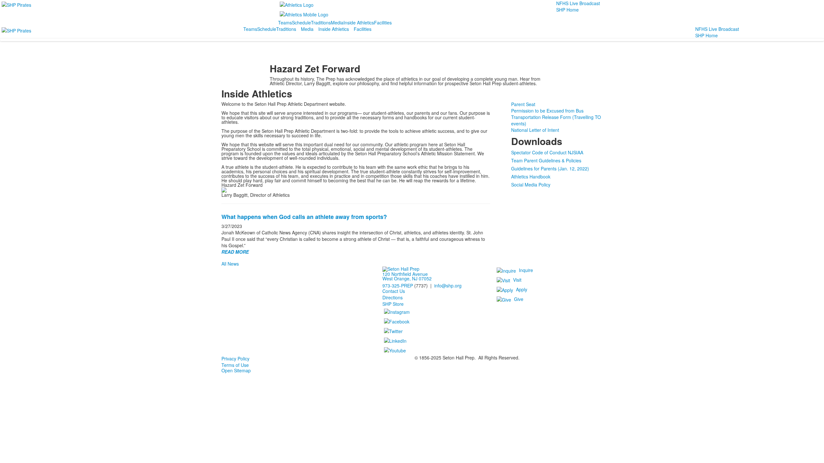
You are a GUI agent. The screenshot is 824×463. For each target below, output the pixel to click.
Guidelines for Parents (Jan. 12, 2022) (550, 168)
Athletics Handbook (530, 176)
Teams (285, 22)
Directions (392, 297)
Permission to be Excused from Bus (547, 110)
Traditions (321, 22)
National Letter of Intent (535, 130)
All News (230, 263)
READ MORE (235, 252)
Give (518, 299)
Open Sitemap (236, 370)
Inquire (526, 270)
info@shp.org (448, 285)
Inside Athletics (358, 22)
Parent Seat (523, 104)
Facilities (383, 22)
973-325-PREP (397, 285)
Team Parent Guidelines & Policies (546, 160)
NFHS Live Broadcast (578, 3)
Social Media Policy (530, 184)
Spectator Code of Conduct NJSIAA (547, 152)
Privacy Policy (235, 358)
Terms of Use (235, 365)
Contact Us (393, 291)
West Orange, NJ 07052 (407, 278)
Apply (521, 289)
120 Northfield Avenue (405, 274)
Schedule (301, 22)
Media (337, 22)
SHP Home (567, 9)
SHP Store (393, 304)
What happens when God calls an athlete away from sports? (304, 217)
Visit (517, 280)
